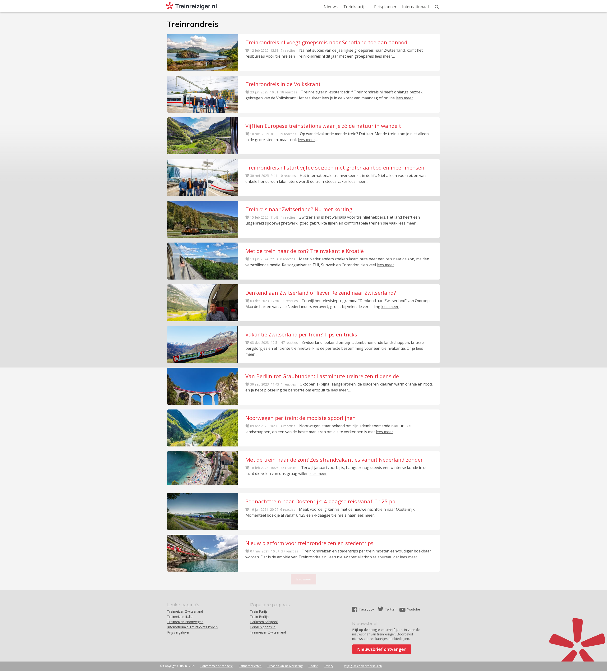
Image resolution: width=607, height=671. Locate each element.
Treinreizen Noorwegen (185, 622)
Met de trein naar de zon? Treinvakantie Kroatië (304, 250)
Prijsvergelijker (178, 632)
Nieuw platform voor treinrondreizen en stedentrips (309, 543)
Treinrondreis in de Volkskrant (283, 83)
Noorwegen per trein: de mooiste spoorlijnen (300, 417)
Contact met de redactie (216, 666)
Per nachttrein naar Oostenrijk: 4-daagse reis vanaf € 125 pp (320, 501)
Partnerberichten (250, 666)
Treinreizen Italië (180, 616)
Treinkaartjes (355, 6)
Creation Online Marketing (285, 666)
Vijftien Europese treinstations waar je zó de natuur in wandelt (323, 125)
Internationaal (415, 6)
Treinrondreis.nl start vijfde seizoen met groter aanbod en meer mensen (334, 167)
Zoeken (437, 7)
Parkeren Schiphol (264, 622)
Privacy (328, 666)
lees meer (383, 56)
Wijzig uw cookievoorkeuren (363, 666)
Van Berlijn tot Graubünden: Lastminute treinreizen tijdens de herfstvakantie (322, 376)
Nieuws (331, 6)
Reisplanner (385, 6)
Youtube (413, 609)
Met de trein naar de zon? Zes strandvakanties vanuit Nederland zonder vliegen (334, 459)
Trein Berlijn (259, 616)
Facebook (367, 609)
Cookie (313, 666)
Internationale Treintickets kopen (192, 627)
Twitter (390, 609)
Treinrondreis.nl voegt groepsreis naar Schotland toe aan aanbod (326, 42)
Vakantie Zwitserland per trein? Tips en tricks (301, 334)
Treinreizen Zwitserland (185, 611)
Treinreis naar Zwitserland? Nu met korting (298, 209)
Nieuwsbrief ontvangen (381, 649)
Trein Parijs (258, 611)
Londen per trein (263, 627)
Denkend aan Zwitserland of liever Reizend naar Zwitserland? (320, 292)
